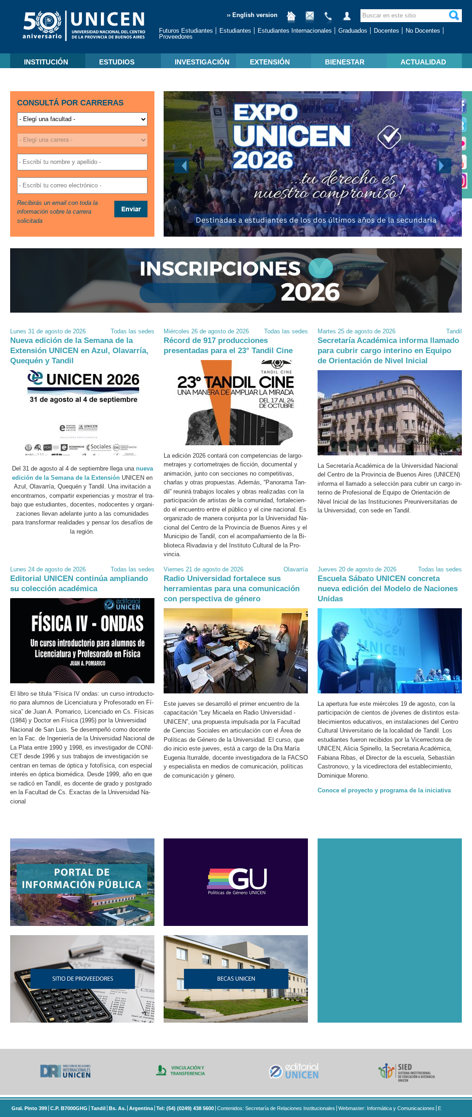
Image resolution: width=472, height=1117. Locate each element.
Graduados (352, 30)
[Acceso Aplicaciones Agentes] (346, 20)
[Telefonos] (328, 20)
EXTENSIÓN (270, 62)
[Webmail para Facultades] (309, 20)
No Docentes (423, 30)
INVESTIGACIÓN (202, 62)
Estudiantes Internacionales (295, 30)
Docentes (386, 30)
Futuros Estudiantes (186, 30)
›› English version (252, 15)
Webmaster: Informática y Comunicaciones (386, 1108)
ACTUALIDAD (423, 62)
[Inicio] (291, 20)
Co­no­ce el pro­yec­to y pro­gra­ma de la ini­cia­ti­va (384, 790)
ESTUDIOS (117, 62)
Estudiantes (235, 30)
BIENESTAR (345, 62)
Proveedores (176, 36)
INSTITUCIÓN (46, 62)
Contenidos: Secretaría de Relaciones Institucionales (276, 1108)
